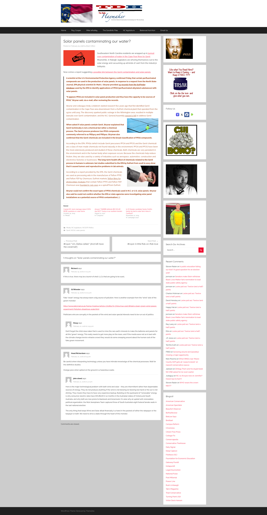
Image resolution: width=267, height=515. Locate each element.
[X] (182, 114)
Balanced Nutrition (147, 30)
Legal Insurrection (173, 470)
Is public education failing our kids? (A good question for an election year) (183, 269)
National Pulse (172, 474)
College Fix (170, 436)
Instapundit (170, 466)
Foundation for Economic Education (180, 458)
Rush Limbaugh (172, 485)
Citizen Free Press (173, 432)
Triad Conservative (173, 493)
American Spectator (174, 405)
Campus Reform (172, 424)
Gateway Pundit (172, 462)
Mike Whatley (91, 30)
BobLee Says (171, 416)
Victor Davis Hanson (174, 500)
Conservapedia (172, 439)
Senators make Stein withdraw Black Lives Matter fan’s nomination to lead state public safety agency (183, 279)
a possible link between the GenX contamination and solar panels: (121, 72)
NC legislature (129, 30)
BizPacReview (171, 413)
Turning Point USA (173, 497)
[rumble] (192, 114)
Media (68, 228)
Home (63, 30)
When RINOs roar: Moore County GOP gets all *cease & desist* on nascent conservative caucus (182, 362)
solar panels (80, 230)
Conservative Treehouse (176, 443)
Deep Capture (171, 451)
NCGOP (85, 228)
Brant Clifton (90, 46)
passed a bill (130, 116)
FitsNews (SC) (171, 455)
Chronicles (170, 428)
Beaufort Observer (173, 409)
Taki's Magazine (172, 489)
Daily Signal (170, 447)
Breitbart (169, 420)
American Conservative (175, 401)
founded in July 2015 (89, 185)
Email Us (164, 30)
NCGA (73, 230)
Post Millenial (171, 478)
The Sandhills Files (110, 30)
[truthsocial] (177, 114)
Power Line (170, 481)
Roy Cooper (76, 30)
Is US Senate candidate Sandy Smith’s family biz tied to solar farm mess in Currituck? (139, 211)
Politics (91, 228)
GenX (68, 230)
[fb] (186, 114)
